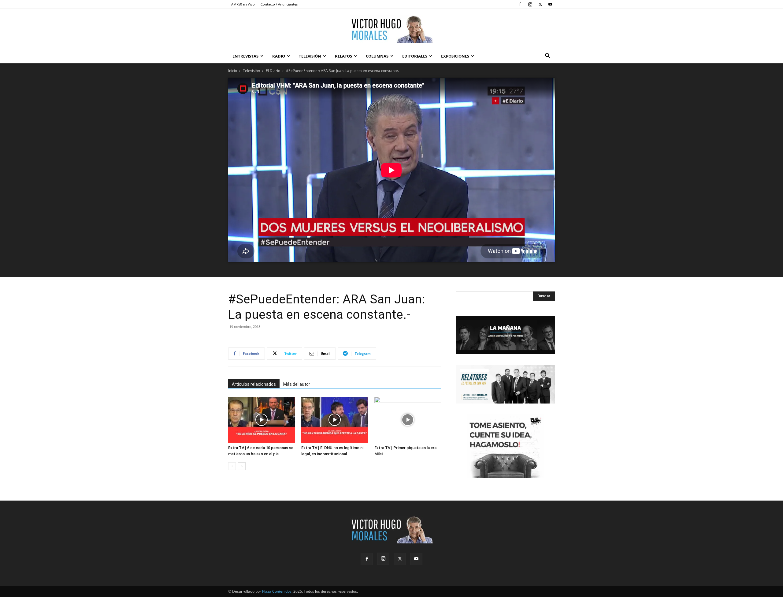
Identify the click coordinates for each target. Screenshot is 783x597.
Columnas (377, 56)
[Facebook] (520, 4)
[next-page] (242, 466)
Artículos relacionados (254, 384)
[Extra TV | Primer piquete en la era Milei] (407, 420)
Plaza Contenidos (276, 591)
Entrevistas (245, 56)
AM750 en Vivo (243, 4)
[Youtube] (550, 4)
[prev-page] (232, 466)
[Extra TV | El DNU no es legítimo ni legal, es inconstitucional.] (334, 420)
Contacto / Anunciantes (279, 4)
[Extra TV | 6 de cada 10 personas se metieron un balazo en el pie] (261, 420)
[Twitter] (540, 4)
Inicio (232, 70)
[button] (547, 56)
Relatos (343, 56)
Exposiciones (455, 56)
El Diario (273, 70)
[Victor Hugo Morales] (391, 29)
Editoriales (414, 56)
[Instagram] (530, 4)
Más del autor (296, 384)
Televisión (310, 56)
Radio (278, 56)
